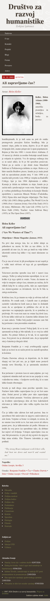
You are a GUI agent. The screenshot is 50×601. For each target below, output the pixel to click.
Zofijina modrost (11, 496)
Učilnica (8, 547)
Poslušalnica (9, 505)
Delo (4, 473)
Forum (7, 60)
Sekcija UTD (10, 544)
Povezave (8, 65)
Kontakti (8, 44)
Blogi (7, 54)
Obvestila (8, 490)
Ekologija (8, 520)
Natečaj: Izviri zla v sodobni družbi (18, 562)
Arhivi (7, 71)
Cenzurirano (9, 511)
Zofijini (7, 541)
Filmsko (8, 523)
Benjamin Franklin (18, 470)
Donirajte (8, 526)
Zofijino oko (9, 502)
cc (3, 591)
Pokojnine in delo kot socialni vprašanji (20, 583)
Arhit (46, 595)
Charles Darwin (40, 470)
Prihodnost (34, 473)
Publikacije (9, 508)
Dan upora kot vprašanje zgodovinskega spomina (23, 577)
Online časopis (14, 473)
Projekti (8, 49)
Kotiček (8, 514)
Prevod (25, 473)
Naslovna (8, 33)
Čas (29, 470)
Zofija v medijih (11, 493)
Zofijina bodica (10, 499)
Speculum (8, 517)
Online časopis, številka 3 (12, 465)
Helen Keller (15, 91)
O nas (7, 38)
